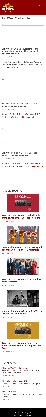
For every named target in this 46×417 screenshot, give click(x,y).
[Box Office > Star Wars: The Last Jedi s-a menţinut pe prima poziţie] (23, 89)
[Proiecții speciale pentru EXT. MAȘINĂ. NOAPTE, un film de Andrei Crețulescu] (15, 368)
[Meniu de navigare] (41, 7)
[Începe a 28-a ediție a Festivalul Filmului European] (15, 381)
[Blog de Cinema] (8, 7)
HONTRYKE (28, 415)
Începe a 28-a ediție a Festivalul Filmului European (21, 384)
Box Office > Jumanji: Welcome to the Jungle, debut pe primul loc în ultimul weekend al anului (20, 51)
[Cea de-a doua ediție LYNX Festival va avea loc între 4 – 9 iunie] (9, 392)
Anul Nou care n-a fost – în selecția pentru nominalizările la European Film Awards (21, 345)
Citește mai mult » (11, 68)
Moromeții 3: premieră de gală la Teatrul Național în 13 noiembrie (22, 312)
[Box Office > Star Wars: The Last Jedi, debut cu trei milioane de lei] (23, 138)
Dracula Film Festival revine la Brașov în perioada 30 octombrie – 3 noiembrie (22, 248)
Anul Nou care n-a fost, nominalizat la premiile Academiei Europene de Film (21, 216)
